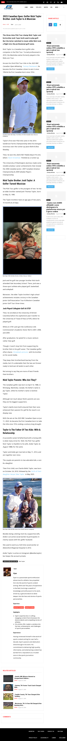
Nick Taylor (22, 561)
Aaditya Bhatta (51, 54)
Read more (50, 69)
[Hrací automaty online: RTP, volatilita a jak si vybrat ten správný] (55, 39)
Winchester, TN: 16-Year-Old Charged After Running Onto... (28, 704)
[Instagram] (47, 2)
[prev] (34, 2)
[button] (64, 7)
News (4, 24)
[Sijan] (7, 614)
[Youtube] (61, 2)
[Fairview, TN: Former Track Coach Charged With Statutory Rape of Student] (8, 687)
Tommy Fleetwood (30, 66)
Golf (8, 24)
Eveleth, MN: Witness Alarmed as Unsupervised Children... (24, 677)
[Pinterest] (50, 2)
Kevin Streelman (14, 158)
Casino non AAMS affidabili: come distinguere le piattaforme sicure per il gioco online (55, 207)
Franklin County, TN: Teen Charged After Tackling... (27, 695)
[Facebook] (43, 2)
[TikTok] (54, 2)
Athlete (49, 42)
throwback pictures (20, 352)
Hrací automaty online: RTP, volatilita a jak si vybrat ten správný (55, 49)
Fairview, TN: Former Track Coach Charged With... (27, 686)
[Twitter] (58, 2)
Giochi (48, 200)
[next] (37, 2)
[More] (60, 24)
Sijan (12, 24)
